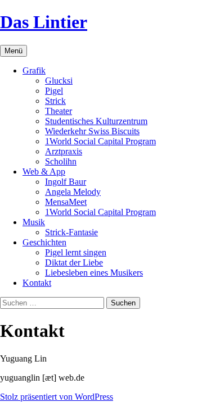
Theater (58, 111)
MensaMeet (66, 202)
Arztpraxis (63, 151)
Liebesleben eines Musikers (94, 272)
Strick (55, 101)
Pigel (54, 90)
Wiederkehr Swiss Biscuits (92, 131)
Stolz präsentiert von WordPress (56, 396)
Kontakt (37, 282)
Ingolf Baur (65, 181)
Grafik (34, 70)
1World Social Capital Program (100, 141)
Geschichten (44, 242)
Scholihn (61, 161)
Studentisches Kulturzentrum (96, 121)
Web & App (44, 171)
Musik (34, 222)
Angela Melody (73, 192)
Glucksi (59, 80)
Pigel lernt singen (75, 252)
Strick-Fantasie (71, 232)
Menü (14, 51)
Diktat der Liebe (74, 262)
